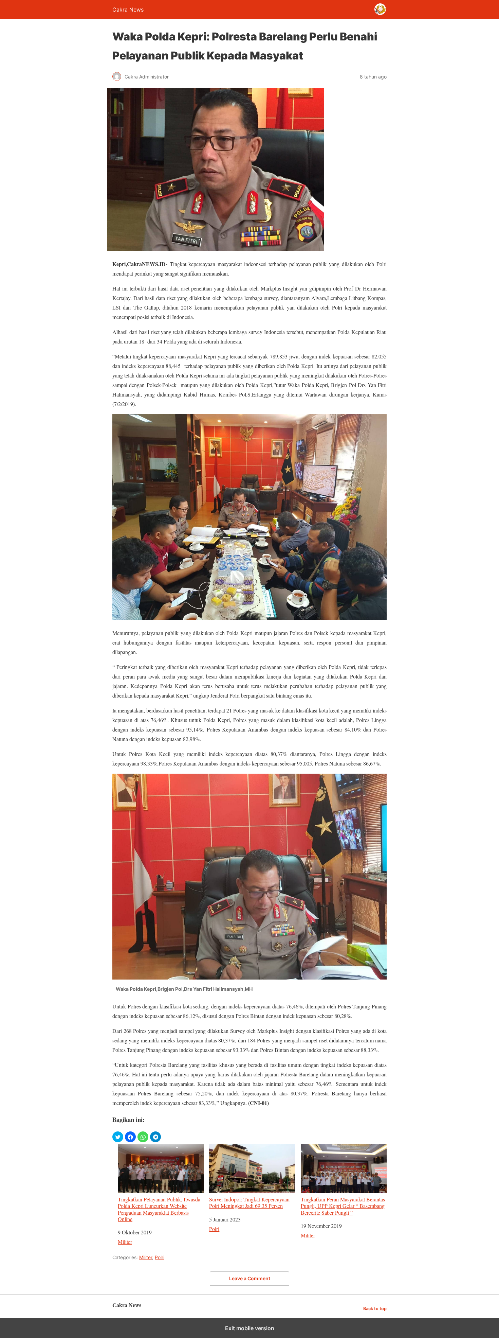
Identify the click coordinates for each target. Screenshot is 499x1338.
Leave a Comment (249, 1278)
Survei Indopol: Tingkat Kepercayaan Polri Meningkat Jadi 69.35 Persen (249, 1202)
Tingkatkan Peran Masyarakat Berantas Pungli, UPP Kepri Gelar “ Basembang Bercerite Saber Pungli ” (343, 1205)
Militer (125, 1241)
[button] (117, 1136)
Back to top (375, 1308)
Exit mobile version (249, 1328)
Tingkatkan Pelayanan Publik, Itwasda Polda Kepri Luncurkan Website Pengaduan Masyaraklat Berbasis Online (159, 1209)
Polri (214, 1228)
